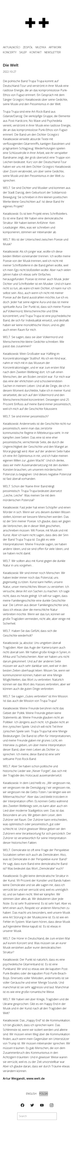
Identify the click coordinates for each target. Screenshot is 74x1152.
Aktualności (11, 47)
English (31, 1094)
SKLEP (23, 52)
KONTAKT (36, 52)
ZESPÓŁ (28, 47)
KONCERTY (10, 52)
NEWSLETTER (52, 52)
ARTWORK (55, 47)
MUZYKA (41, 47)
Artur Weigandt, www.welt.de (24, 1078)
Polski (43, 1094)
